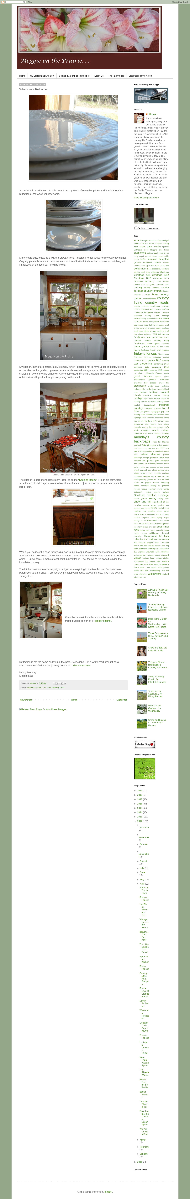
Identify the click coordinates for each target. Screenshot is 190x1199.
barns (149, 246)
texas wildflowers (150, 533)
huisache (165, 398)
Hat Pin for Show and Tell (143, 909)
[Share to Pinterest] (64, 683)
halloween (138, 389)
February (144, 1147)
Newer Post (26, 700)
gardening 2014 (161, 364)
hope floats (148, 398)
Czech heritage (161, 316)
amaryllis (145, 240)
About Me (99, 76)
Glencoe (159, 373)
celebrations (141, 268)
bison (146, 250)
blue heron (164, 250)
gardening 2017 (141, 370)
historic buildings (149, 392)
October (144, 844)
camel (151, 265)
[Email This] (54, 683)
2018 (140, 795)
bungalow (152, 259)
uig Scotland (161, 549)
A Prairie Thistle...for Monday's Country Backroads (158, 592)
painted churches (150, 454)
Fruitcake (137, 357)
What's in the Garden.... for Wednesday (154, 708)
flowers (137, 350)
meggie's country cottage (155, 430)
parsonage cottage (141, 458)
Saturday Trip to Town (144, 890)
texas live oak (149, 527)
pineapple (159, 464)
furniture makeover (152, 357)
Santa (166, 489)
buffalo (143, 259)
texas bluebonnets (149, 520)
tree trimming (149, 549)
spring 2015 (150, 508)
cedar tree (164, 265)
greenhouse (140, 386)
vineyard (165, 555)
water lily (157, 564)
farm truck (164, 337)
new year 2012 (158, 448)
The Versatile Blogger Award (146, 542)
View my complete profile (146, 197)
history (166, 395)
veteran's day (140, 555)
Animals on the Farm (144, 243)
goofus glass (162, 377)
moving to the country (159, 445)
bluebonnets (140, 253)
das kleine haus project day (151, 322)
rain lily (165, 476)
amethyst (165, 240)
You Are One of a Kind (144, 1132)
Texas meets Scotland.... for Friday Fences (155, 694)
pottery (161, 470)
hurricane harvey (155, 401)
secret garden (140, 498)
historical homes (151, 395)
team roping (156, 517)
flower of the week (159, 347)
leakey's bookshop (155, 418)
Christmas (164, 272)
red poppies (146, 483)
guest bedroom (162, 386)
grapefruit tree (140, 383)
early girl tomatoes (147, 328)
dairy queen (147, 319)
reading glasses (146, 479)
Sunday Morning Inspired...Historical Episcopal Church (157, 607)
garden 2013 (154, 360)
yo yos (143, 577)
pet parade (148, 461)
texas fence (150, 524)
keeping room (58, 687)
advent (137, 240)
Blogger (108, 1192)
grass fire (164, 383)
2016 (140, 804)
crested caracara (161, 312)
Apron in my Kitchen (144, 959)
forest (152, 350)
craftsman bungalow (143, 312)
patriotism (154, 458)
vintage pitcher (162, 558)
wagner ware (155, 561)
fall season (163, 334)
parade (166, 454)
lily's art (156, 421)
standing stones (155, 511)
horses (157, 398)
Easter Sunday (144, 1094)
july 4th (165, 411)
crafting (165, 309)
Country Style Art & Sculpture (144, 978)
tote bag (165, 546)
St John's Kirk (160, 508)
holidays (138, 398)
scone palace (161, 492)
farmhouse (46, 687)
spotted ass (163, 505)
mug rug (147, 448)
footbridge (145, 350)
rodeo (136, 486)
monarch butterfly (161, 433)
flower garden (141, 346)
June (142, 872)
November (144, 837)
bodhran (150, 253)
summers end (153, 514)
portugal (143, 470)
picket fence (150, 464)
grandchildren (139, 380)
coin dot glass (147, 284)
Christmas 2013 (142, 278)
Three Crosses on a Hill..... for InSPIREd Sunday (158, 636)
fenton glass (153, 343)
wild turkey (143, 574)
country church (153, 290)
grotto (150, 386)
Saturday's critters (142, 492)
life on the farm (145, 421)
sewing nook (163, 498)
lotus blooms (150, 424)
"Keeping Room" (87, 480)
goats (166, 373)
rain (159, 476)
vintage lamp (148, 558)
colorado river (162, 284)
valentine (165, 552)
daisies (155, 319)
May (142, 879)
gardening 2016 (160, 367)
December (144, 827)
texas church (139, 524)
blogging (153, 250)
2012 (140, 821)
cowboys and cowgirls (151, 309)
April (142, 884)
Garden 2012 (140, 360)
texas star (144, 530)
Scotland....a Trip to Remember (74, 76)
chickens (155, 272)
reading (137, 479)
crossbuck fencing (142, 316)
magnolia (137, 427)
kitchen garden (152, 414)
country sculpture (141, 306)
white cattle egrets (148, 567)
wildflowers (154, 573)
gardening (146, 363)
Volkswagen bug (141, 561)
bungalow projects (152, 262)
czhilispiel (138, 319)
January (144, 1154)
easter (158, 328)
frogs (167, 354)
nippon (145, 451)
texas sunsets (157, 530)
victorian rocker (153, 555)
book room (158, 253)
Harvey (145, 389)
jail (142, 412)
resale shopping (161, 482)
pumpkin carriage (161, 473)
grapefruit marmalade (159, 380)
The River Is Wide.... (144, 1072)
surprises (145, 517)
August (143, 861)
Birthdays (138, 250)
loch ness (165, 421)
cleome (137, 284)
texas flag (159, 524)
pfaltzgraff (165, 461)
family (137, 337)
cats (157, 265)
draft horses (154, 325)
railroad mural (149, 476)
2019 (140, 790)
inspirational (149, 405)
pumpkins (138, 476)
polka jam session (148, 467)
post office (152, 470)
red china (157, 479)
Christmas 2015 (161, 278)
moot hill (157, 442)
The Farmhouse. (82, 665)
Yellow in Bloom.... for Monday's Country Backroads (157, 665)
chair (148, 272)
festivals (165, 344)
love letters (163, 424)
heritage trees (155, 389)
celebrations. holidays (159, 269)
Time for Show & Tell (143, 1104)
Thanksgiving (150, 536)
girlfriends (149, 373)
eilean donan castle (153, 331)
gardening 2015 (141, 367)
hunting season (140, 402)
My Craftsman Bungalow (42, 76)
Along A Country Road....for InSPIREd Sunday (157, 679)
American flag (155, 240)
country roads (157, 302)
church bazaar (162, 281)
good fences (143, 376)
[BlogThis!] (56, 683)
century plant (139, 272)
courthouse (155, 306)
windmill (165, 574)
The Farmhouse (116, 76)
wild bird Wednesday (150, 570)
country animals (151, 287)
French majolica (162, 350)
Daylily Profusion (144, 1003)
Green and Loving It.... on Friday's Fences (157, 722)
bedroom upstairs (161, 247)
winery (137, 577)
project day (146, 473)
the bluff (148, 539)
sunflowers (164, 514)
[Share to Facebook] (62, 683)
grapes (153, 383)
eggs (141, 331)
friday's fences (145, 353)
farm (143, 337)
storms (143, 514)
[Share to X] (59, 683)
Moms (150, 433)
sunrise (137, 517)
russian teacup (140, 489)
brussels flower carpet (154, 256)
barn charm (139, 247)
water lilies (148, 564)
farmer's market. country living (151, 340)
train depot (139, 549)
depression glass (141, 325)
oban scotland (154, 451)
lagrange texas (140, 418)
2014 (140, 812)
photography (139, 464)
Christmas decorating (144, 281)
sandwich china (155, 489)
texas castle (163, 521)
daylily (166, 322)
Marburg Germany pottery (152, 427)
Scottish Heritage (158, 495)
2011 (140, 1162)
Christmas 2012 (160, 275)
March (143, 1140)
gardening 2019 (156, 370)
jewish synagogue (152, 412)
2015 (140, 808)
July (142, 868)
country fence (150, 294)
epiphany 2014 (150, 334)
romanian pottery (148, 486)
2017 (140, 799)
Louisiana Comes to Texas (144, 1047)
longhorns (138, 424)
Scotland (139, 495)
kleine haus (164, 415)
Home (22, 76)
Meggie (152, 114)
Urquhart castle (153, 552)
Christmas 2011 (142, 275)
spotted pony (139, 508)
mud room (138, 448)
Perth (161, 457)
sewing (152, 498)
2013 (140, 817)
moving (145, 445)
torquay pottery (154, 546)
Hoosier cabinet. (103, 620)
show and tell (142, 501)
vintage (137, 558)
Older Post (121, 700)
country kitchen (34, 687)
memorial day (140, 433)
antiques (158, 244)
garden (166, 357)
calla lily (144, 265)
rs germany (163, 486)
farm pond (152, 337)
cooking (138, 287)
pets (157, 461)
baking (166, 243)
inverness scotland (153, 408)
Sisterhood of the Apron (140, 76)
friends (161, 354)
